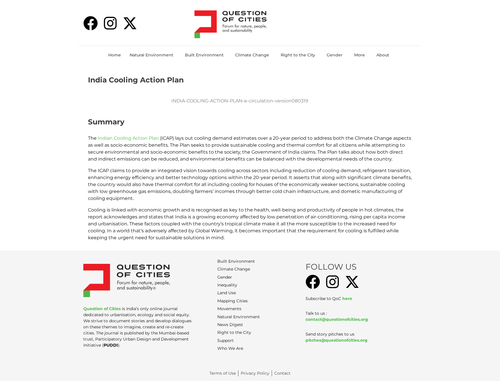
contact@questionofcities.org (337, 319)
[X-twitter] (130, 23)
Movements (229, 308)
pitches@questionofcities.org (336, 340)
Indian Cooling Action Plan (128, 138)
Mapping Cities (232, 300)
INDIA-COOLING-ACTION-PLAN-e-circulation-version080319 (239, 101)
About (382, 55)
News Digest (230, 324)
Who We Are (230, 348)
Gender (335, 55)
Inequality (227, 285)
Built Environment (204, 55)
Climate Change (252, 55)
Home (114, 55)
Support (225, 340)
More (359, 55)
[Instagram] (110, 23)
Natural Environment (151, 55)
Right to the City (298, 55)
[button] (153, 55)
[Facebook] (90, 23)
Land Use (226, 292)
